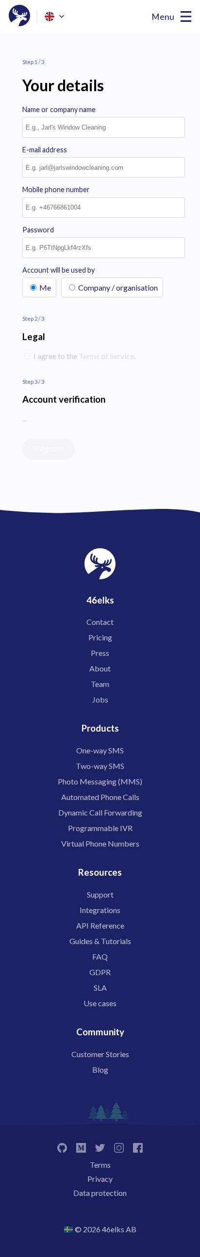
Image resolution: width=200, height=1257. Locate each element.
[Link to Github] (62, 1147)
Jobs (100, 699)
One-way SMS (100, 750)
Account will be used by (58, 270)
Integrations (100, 909)
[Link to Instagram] (119, 1147)
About (100, 668)
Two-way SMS (100, 765)
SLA (100, 987)
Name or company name (59, 109)
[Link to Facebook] (138, 1147)
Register (48, 449)
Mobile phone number (56, 189)
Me (45, 287)
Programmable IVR (100, 828)
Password (38, 230)
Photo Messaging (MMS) (100, 781)
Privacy (100, 1178)
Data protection (100, 1192)
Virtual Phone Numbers (100, 843)
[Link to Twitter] (100, 1147)
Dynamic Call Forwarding (100, 812)
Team (100, 683)
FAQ (100, 956)
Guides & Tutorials (100, 941)
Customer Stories (100, 1054)
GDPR (100, 972)
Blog (100, 1069)
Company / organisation (118, 287)
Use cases (100, 1003)
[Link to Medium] (81, 1147)
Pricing (100, 637)
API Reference (100, 925)
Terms (100, 1164)
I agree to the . (83, 355)
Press (100, 652)
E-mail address (44, 150)
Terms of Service (106, 355)
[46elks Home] (19, 16)
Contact (100, 621)
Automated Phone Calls (100, 796)
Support (100, 894)
